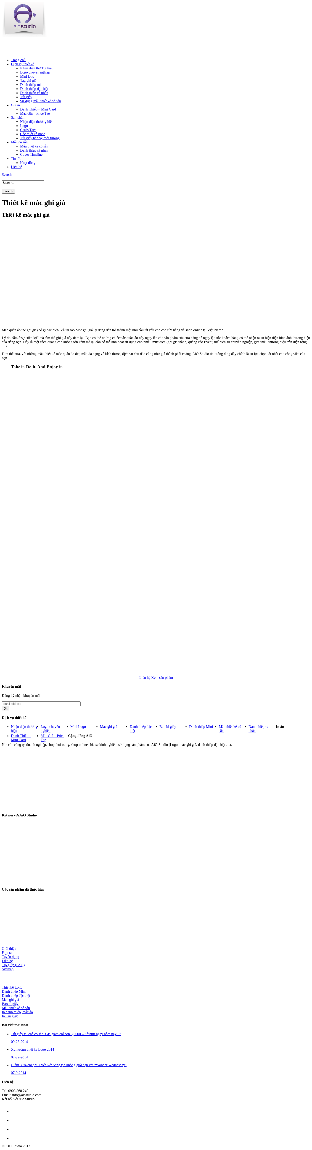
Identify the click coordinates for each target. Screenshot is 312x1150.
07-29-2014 (19, 1057)
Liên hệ (7, 961)
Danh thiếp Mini (201, 727)
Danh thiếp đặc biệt (34, 89)
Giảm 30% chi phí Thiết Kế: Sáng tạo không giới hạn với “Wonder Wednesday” (69, 1065)
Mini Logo (78, 727)
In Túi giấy (10, 1016)
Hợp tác (7, 953)
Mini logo (27, 76)
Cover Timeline (31, 154)
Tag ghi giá (28, 80)
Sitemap (7, 969)
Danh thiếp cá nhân (34, 93)
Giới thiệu (9, 948)
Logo (24, 126)
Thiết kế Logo (12, 987)
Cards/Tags (28, 130)
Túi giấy (26, 97)
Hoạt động (27, 163)
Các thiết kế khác (32, 134)
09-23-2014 (19, 1042)
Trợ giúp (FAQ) (13, 965)
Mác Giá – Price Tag (35, 113)
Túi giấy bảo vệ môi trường (40, 138)
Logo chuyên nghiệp (35, 72)
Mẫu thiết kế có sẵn (34, 146)
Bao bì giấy (167, 727)
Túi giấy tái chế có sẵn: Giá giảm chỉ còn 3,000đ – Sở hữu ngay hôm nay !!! (66, 1034)
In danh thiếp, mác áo (17, 1012)
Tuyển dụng (10, 957)
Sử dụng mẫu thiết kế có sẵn (40, 101)
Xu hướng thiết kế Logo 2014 (32, 1049)
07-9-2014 (18, 1073)
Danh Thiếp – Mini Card (38, 109)
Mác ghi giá (108, 727)
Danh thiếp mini (31, 85)
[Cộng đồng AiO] (30, 806)
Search (7, 174)
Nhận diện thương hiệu (36, 68)
